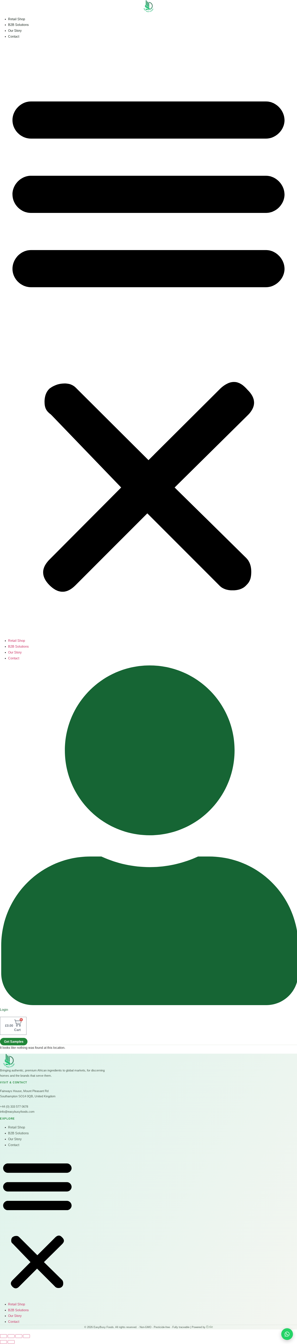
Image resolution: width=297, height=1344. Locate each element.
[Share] (18, 1336)
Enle (209, 1327)
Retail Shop (16, 19)
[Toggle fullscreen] (11, 1336)
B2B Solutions (18, 24)
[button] (148, 339)
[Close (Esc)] (26, 1336)
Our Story (15, 30)
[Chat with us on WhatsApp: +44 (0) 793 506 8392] (287, 1334)
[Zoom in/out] (3, 1336)
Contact (13, 36)
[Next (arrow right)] (11, 1342)
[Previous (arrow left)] (3, 1342)
